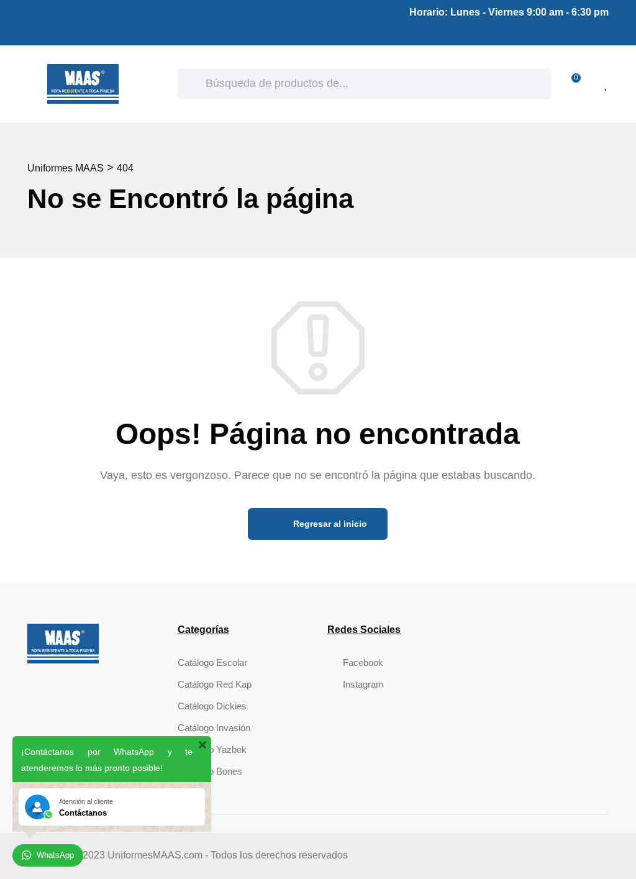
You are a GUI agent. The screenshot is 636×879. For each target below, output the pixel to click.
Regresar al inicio (329, 524)
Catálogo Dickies (212, 706)
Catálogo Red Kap (215, 684)
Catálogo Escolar (212, 662)
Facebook (363, 662)
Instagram (363, 684)
